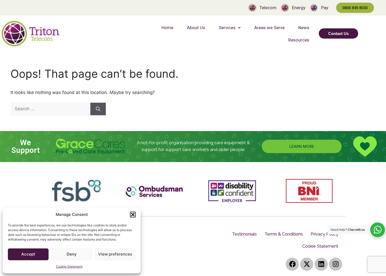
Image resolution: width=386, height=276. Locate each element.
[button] (132, 214)
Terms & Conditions (284, 234)
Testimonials (244, 234)
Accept (28, 254)
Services (227, 27)
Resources (298, 40)
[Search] (98, 109)
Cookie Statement (69, 266)
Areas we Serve (269, 27)
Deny (72, 254)
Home (167, 27)
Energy (298, 7)
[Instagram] (335, 264)
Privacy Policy (324, 234)
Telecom (268, 7)
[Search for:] (50, 108)
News (303, 27)
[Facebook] (292, 264)
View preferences (115, 254)
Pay (324, 7)
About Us (196, 27)
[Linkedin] (321, 264)
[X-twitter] (306, 264)
